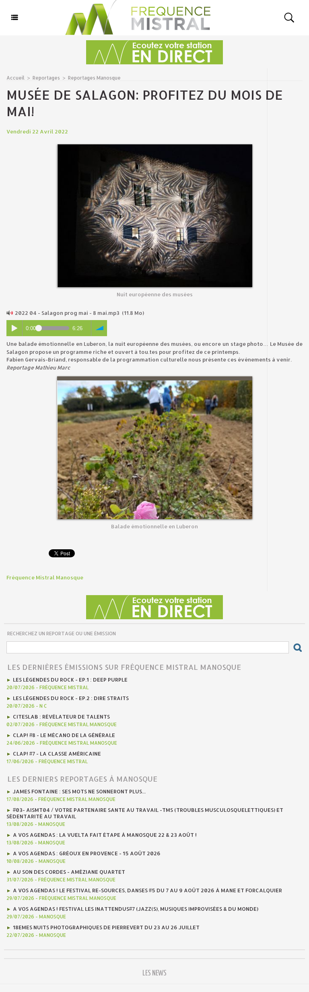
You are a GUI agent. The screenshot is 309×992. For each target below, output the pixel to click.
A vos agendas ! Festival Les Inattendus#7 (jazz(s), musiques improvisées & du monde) (135, 909)
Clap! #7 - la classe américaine (57, 753)
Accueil (15, 78)
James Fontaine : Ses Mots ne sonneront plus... (79, 791)
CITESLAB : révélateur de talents (61, 716)
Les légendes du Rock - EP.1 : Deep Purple (70, 679)
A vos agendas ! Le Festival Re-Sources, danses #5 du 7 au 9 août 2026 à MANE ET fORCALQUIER (147, 890)
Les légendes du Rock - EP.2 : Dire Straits (71, 698)
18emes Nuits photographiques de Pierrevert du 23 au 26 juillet (106, 927)
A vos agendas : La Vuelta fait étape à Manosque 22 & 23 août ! (105, 835)
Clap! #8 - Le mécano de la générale (64, 735)
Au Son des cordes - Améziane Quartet (69, 872)
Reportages (46, 78)
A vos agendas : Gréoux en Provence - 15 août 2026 (87, 853)
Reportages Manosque (94, 78)
